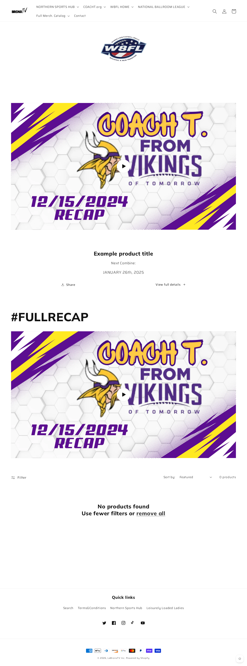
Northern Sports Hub (126, 608)
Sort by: (169, 477)
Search (68, 608)
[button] (57, 6)
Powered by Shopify (138, 658)
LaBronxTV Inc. (116, 658)
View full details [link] (168, 284)
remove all (150, 513)
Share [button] (70, 284)
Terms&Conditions (92, 608)
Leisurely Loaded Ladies (165, 608)
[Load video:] (123, 166)
